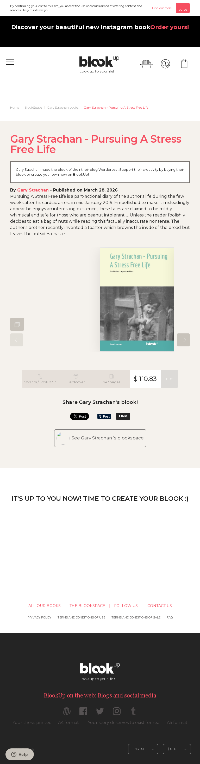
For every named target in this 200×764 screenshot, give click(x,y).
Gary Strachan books (62, 107)
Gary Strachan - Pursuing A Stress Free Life (116, 107)
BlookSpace (33, 107)
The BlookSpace (87, 605)
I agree (183, 7)
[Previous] (16, 339)
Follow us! (126, 605)
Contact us (159, 605)
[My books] (146, 64)
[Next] (183, 339)
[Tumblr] (133, 713)
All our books (44, 605)
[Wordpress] (67, 713)
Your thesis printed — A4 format (45, 722)
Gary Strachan (33, 190)
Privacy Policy (39, 617)
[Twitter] (100, 713)
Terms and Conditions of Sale (135, 617)
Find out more (162, 8)
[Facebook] (83, 713)
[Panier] (184, 64)
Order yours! (169, 27)
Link (123, 416)
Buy (169, 379)
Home (14, 107)
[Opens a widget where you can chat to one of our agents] (19, 754)
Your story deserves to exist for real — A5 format (138, 722)
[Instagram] (117, 713)
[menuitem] (14, 107)
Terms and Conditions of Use (81, 617)
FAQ (170, 617)
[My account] (165, 64)
